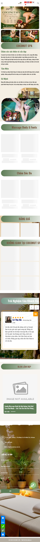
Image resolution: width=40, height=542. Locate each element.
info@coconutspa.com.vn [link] (14, 447)
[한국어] (33, 2)
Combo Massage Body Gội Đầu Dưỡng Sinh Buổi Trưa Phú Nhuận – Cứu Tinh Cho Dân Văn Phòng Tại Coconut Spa (19, 408)
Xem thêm (7, 411)
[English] (28, 2)
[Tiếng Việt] (25, 2)
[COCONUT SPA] (20, 3)
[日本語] (25, 4)
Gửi (10, 491)
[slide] (20, 17)
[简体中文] (30, 2)
